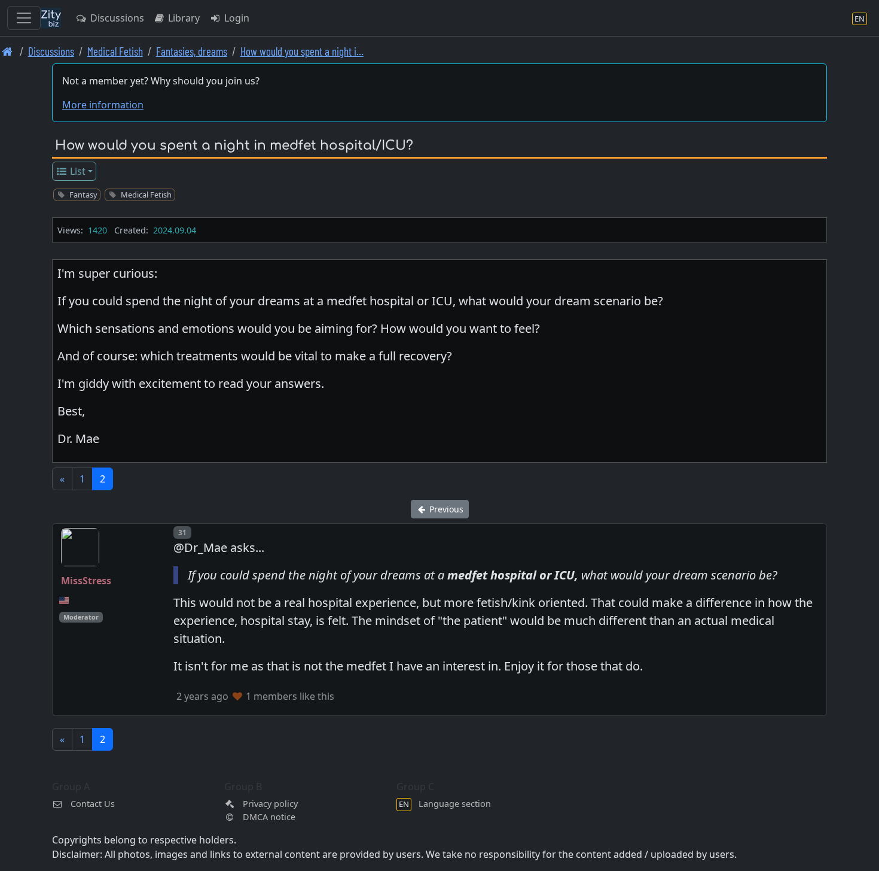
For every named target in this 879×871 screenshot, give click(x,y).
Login (235, 18)
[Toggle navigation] (24, 18)
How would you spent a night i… (302, 51)
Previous (445, 509)
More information (103, 104)
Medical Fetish (115, 51)
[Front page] (7, 51)
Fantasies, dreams (191, 51)
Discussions (116, 18)
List (77, 171)
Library (183, 18)
